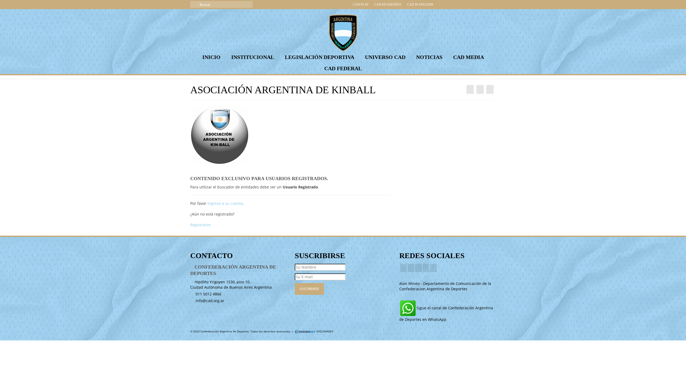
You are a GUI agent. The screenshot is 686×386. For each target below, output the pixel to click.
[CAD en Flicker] (474, 4)
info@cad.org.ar (209, 300)
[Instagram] (418, 268)
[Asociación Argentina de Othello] (470, 89)
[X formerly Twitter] (411, 268)
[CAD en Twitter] (440, 4)
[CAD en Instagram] (457, 4)
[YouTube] (433, 268)
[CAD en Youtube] (465, 4)
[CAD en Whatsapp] (491, 4)
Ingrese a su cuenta (225, 203)
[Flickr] (426, 268)
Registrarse (200, 224)
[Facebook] (403, 268)
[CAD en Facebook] (448, 4)
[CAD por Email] (483, 4)
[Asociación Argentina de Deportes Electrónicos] (490, 89)
